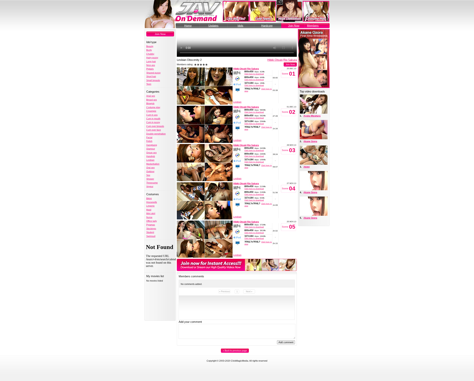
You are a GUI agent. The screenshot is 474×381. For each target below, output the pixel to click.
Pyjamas (150, 224)
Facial (149, 137)
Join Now (293, 25)
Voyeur (149, 186)
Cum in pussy (153, 122)
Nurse (149, 217)
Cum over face (153, 130)
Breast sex (151, 100)
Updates (213, 25)
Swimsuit (150, 236)
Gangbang (151, 145)
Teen (148, 84)
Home (188, 25)
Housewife (151, 202)
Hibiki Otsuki (275, 59)
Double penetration (156, 134)
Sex (148, 175)
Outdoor (150, 171)
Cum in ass (152, 115)
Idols (240, 25)
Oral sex (150, 167)
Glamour (150, 149)
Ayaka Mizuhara (312, 116)
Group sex (151, 152)
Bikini (149, 198)
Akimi (306, 167)
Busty (149, 50)
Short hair (151, 76)
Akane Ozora (310, 141)
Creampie (151, 111)
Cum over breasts (155, 126)
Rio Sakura (290, 59)
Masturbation (152, 164)
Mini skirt (150, 213)
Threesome (152, 183)
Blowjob (150, 103)
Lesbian (150, 160)
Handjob (150, 156)
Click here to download (254, 74)
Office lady (151, 221)
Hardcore (267, 25)
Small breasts (153, 80)
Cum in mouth (153, 118)
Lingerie (150, 206)
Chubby (150, 54)
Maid (148, 210)
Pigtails (150, 69)
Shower (150, 179)
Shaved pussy (153, 73)
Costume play (153, 107)
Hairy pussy (152, 57)
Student (150, 232)
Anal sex (150, 96)
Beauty (149, 46)
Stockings (151, 228)
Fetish (149, 141)
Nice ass (150, 65)
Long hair (151, 61)
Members (313, 25)
